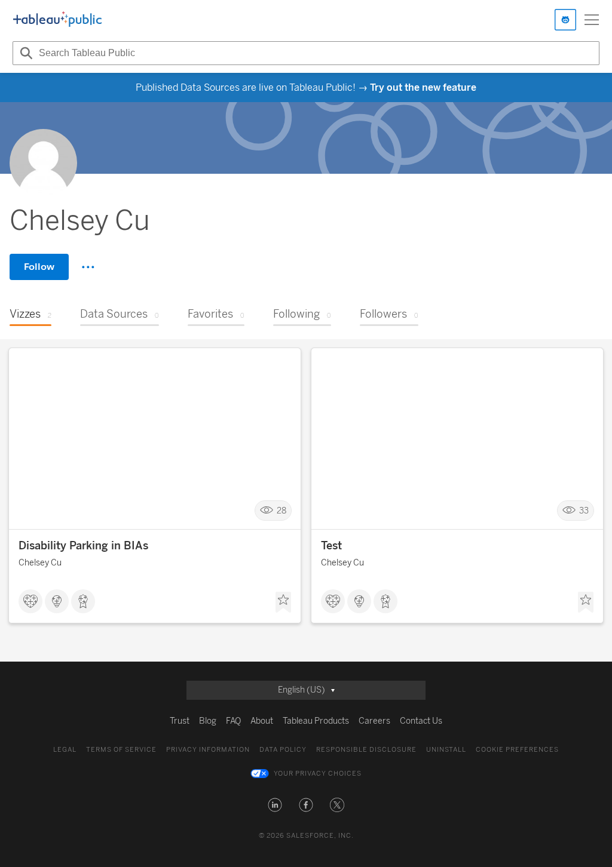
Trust (179, 721)
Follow (39, 266)
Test (331, 545)
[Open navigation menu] (591, 19)
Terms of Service (121, 750)
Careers (374, 721)
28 (281, 511)
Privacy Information (208, 750)
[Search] (24, 53)
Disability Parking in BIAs (83, 545)
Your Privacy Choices (318, 773)
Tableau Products (316, 721)
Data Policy (283, 750)
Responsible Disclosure (366, 750)
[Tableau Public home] (57, 19)
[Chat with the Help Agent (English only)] (565, 19)
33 (584, 511)
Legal (64, 750)
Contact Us (421, 721)
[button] (274, 804)
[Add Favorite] (283, 602)
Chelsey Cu (40, 563)
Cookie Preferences (517, 750)
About (261, 721)
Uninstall (446, 750)
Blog (207, 721)
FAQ (233, 721)
